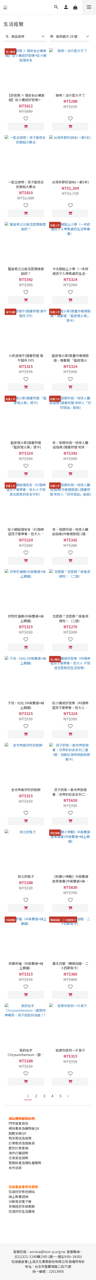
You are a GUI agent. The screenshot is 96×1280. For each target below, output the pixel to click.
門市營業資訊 (18, 1123)
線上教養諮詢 (18, 1196)
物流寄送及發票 (20, 1138)
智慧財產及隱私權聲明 (25, 1162)
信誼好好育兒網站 (22, 1191)
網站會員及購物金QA (24, 1128)
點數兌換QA (17, 1133)
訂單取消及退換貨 (22, 1143)
